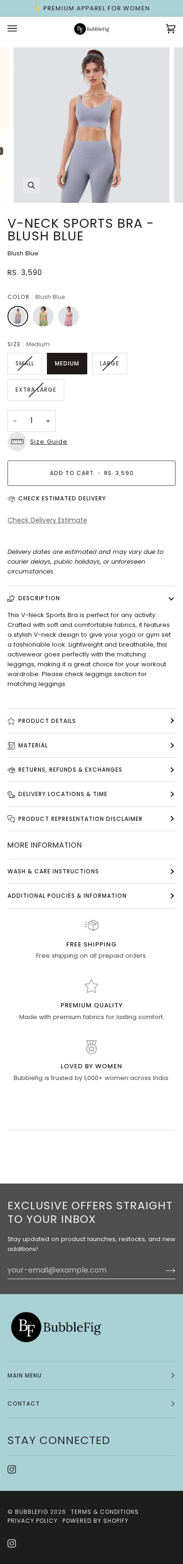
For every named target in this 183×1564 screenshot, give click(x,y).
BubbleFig (31, 1512)
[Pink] (68, 318)
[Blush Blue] (20, 318)
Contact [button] (24, 1404)
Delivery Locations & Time (62, 794)
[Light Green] (45, 318)
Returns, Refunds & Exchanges (70, 770)
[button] (91, 441)
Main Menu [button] (25, 1375)
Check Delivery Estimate (47, 520)
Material (33, 745)
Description (39, 598)
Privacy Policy (33, 1521)
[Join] (163, 1270)
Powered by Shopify (95, 1521)
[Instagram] (12, 1469)
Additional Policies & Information (67, 896)
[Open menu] (22, 28)
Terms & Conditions (105, 1512)
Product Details (47, 721)
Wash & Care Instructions (53, 871)
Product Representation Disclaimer (80, 819)
